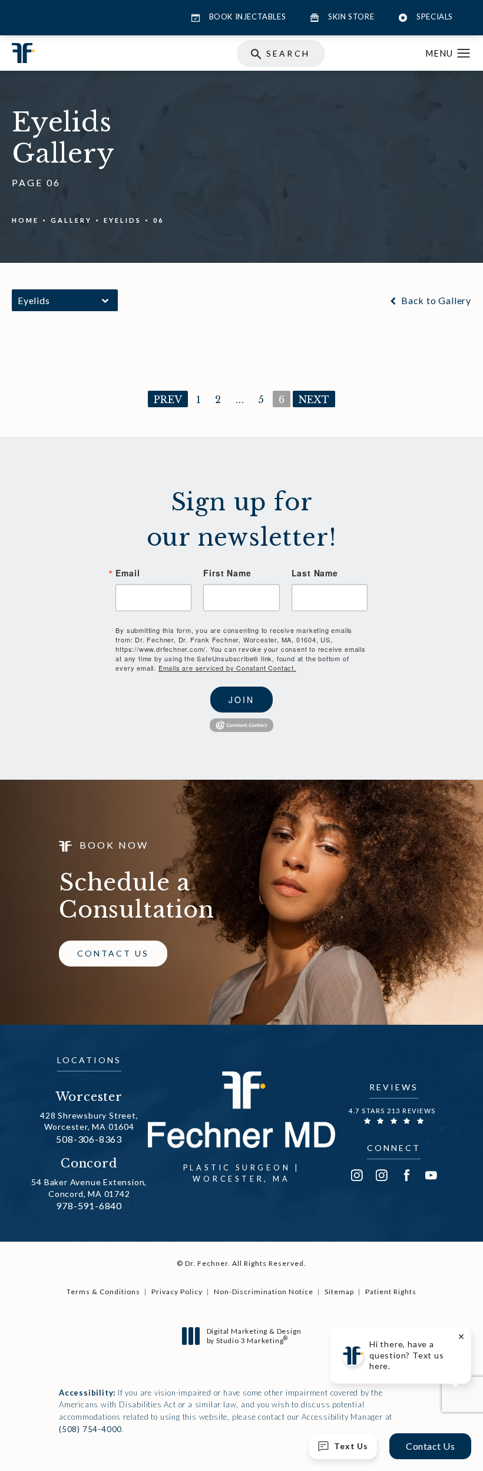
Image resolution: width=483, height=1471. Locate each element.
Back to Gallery (435, 300)
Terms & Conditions (103, 1291)
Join (241, 699)
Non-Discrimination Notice (263, 1291)
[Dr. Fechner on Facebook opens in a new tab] (406, 1175)
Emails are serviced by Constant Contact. (227, 667)
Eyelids (122, 220)
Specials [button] (434, 16)
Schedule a (136, 896)
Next (314, 399)
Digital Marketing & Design (254, 1336)
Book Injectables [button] (247, 16)
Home (25, 220)
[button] (464, 53)
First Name (227, 573)
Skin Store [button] (351, 16)
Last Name (315, 573)
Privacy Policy (177, 1291)
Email (127, 573)
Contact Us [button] (430, 1446)
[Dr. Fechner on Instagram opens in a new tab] (357, 1175)
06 (158, 220)
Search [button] (287, 53)
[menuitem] (357, 1175)
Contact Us (113, 953)
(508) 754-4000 (90, 1429)
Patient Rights (390, 1291)
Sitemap (339, 1291)
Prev (168, 399)
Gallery (71, 220)
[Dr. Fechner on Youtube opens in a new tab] (431, 1175)
